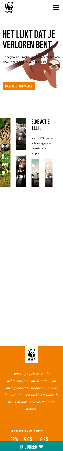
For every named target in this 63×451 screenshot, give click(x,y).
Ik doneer (28, 446)
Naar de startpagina (18, 85)
